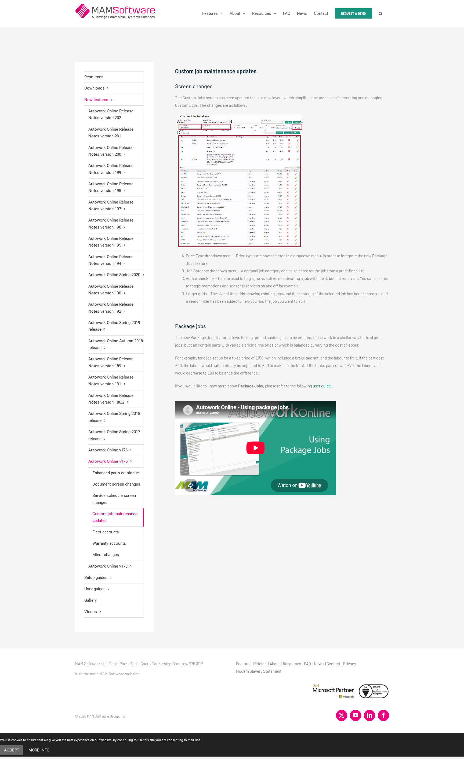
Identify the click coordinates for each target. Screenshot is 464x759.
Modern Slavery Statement (258, 671)
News (319, 663)
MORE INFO (38, 750)
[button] (380, 13)
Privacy (349, 663)
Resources (93, 76)
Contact (333, 663)
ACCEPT (11, 750)
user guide (322, 385)
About (275, 663)
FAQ (307, 663)
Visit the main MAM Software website (107, 673)
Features (243, 663)
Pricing (260, 663)
